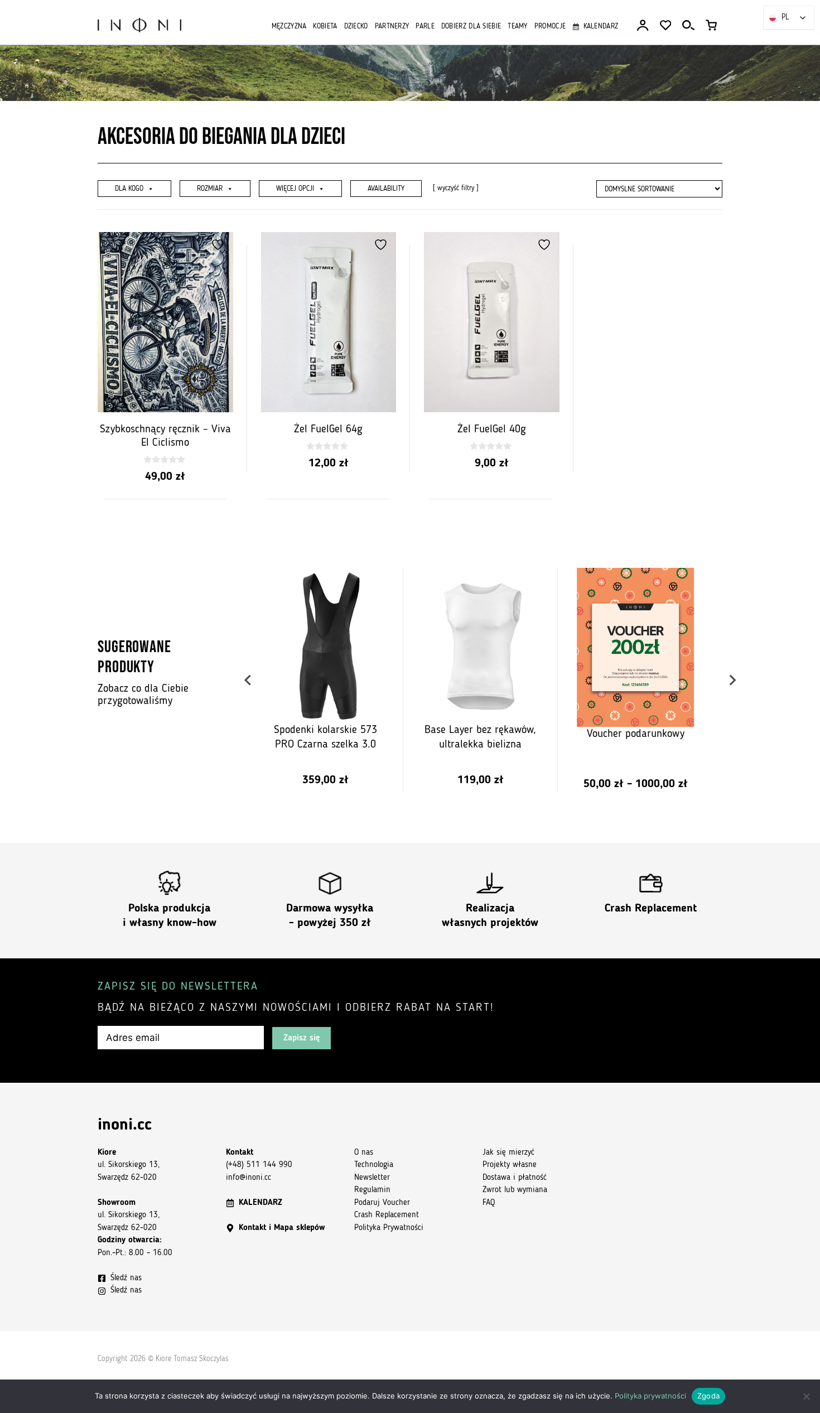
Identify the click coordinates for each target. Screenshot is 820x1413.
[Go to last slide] (248, 680)
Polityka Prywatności (388, 1228)
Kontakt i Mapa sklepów (282, 1228)
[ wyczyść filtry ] (456, 188)
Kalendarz (600, 26)
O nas (363, 1153)
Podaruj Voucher (382, 1203)
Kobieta (325, 26)
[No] (806, 1396)
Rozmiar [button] (210, 188)
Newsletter (372, 1178)
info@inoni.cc (248, 1178)
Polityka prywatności (650, 1395)
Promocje (550, 26)
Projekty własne (510, 1165)
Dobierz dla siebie (471, 26)
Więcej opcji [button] (295, 188)
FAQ (489, 1203)
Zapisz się (301, 1038)
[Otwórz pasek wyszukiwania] (688, 25)
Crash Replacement (651, 908)
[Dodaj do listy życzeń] (219, 245)
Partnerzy (392, 26)
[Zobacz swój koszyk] (711, 25)
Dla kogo (129, 188)
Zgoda (708, 1395)
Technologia (373, 1165)
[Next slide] (731, 680)
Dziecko (356, 26)
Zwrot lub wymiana (515, 1190)
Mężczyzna (289, 26)
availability (386, 188)
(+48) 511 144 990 (259, 1165)
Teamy (518, 26)
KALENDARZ (260, 1203)
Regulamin (372, 1190)
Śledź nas (126, 1278)
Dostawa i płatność (515, 1178)
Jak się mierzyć (508, 1153)
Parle (425, 26)
